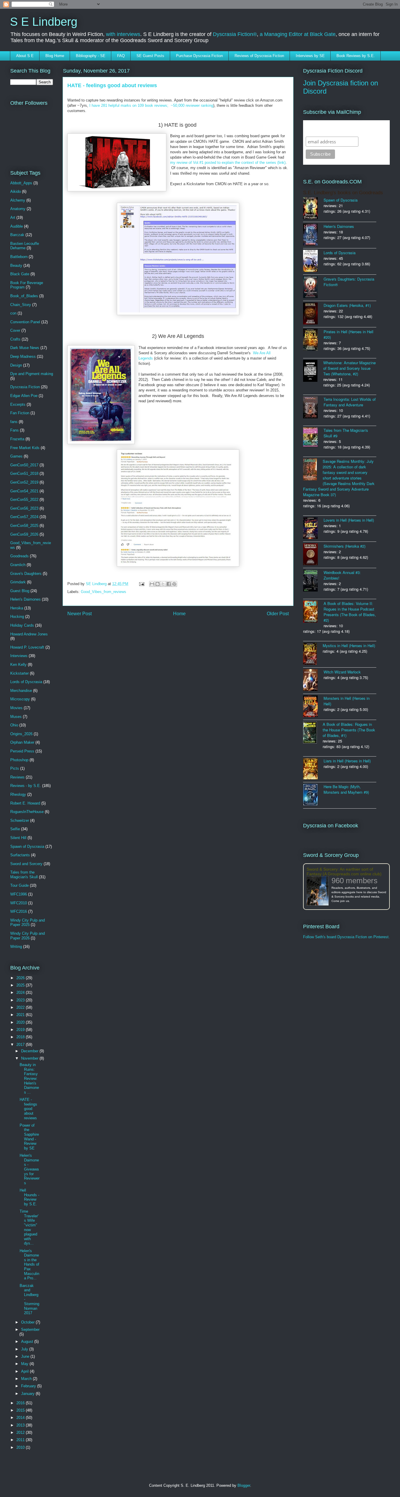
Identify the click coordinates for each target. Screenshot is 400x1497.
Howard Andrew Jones (29, 634)
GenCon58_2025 (24, 525)
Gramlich (17, 565)
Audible (16, 226)
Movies (16, 708)
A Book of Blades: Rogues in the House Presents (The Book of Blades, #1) (349, 729)
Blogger (243, 1485)
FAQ (121, 56)
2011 (21, 1440)
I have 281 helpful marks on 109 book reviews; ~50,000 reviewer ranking (151, 105)
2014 (21, 1417)
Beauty (16, 265)
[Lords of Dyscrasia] (313, 261)
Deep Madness (23, 356)
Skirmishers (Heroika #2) (344, 546)
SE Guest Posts (150, 56)
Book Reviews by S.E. (355, 56)
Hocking (17, 616)
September (30, 1329)
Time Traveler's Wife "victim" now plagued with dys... (29, 1227)
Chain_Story (20, 305)
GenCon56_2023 (24, 508)
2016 (21, 1403)
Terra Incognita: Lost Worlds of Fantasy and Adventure (350, 402)
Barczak (17, 235)
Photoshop (19, 760)
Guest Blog (19, 591)
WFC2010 (18, 903)
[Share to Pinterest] (174, 584)
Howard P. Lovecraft (27, 647)
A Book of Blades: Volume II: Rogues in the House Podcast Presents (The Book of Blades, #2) (350, 612)
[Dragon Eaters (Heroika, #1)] (313, 314)
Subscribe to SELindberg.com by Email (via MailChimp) (343, 128)
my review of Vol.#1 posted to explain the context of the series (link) (228, 162)
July (25, 1349)
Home (179, 613)
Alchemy (17, 200)
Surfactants (20, 855)
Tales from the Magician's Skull (24, 874)
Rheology (18, 794)
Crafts (15, 339)
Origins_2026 (21, 734)
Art (12, 217)
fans (14, 422)
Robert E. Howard (25, 803)
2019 (21, 1029)
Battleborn (19, 257)
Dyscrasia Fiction (25, 387)
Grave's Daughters (26, 573)
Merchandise (21, 690)
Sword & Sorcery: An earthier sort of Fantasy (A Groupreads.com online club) (344, 871)
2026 (21, 978)
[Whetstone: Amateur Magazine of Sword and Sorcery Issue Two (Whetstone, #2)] (313, 371)
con (13, 313)
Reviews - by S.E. (25, 785)
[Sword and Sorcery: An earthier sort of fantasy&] (319, 891)
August (27, 1341)
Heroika (16, 608)
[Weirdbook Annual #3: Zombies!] (313, 581)
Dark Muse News (24, 348)
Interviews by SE (310, 56)
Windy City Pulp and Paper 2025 (27, 922)
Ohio (14, 725)
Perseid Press (22, 751)
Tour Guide (19, 885)
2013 (21, 1425)
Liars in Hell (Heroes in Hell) (347, 761)
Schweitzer (19, 820)
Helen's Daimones (25, 599)
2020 (21, 1022)
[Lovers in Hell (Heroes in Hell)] (313, 528)
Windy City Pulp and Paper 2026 (27, 935)
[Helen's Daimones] (313, 235)
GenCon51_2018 (24, 473)
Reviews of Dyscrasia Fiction (259, 56)
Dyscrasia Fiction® (235, 34)
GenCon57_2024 (24, 517)
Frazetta (17, 439)
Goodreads (19, 556)
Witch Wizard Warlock (342, 672)
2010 (21, 1447)
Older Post (278, 613)
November (30, 1058)
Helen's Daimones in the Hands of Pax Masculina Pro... (29, 1265)
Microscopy (20, 699)
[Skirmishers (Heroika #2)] (313, 554)
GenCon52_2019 (24, 482)
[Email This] (152, 584)
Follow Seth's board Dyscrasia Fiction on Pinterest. (346, 937)
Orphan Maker (22, 742)
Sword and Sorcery (26, 864)
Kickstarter (19, 673)
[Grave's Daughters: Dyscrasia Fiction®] (313, 287)
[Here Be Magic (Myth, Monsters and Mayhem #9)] (313, 795)
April (25, 1371)
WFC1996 (18, 894)
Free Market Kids (25, 448)
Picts (14, 768)
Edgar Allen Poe (23, 395)
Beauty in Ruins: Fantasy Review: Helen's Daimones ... (29, 1078)
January (28, 1393)
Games (16, 456)
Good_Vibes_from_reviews (103, 591)
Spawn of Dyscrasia (27, 846)
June (25, 1356)
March (27, 1378)
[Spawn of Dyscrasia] (313, 208)
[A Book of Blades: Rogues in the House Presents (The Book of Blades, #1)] (313, 733)
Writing (16, 946)
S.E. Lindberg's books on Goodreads (343, 192)
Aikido (15, 191)
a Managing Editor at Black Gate (298, 34)
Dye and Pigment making (31, 374)
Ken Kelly (18, 664)
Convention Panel (25, 322)
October (28, 1322)
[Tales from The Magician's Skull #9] (313, 437)
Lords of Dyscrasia (26, 682)
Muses (16, 716)
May (25, 1364)
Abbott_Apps (21, 183)
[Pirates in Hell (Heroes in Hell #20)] (313, 340)
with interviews (123, 34)
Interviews (19, 656)
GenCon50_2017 (24, 465)
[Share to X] (163, 584)
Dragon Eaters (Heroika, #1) (347, 305)
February (29, 1386)
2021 (21, 1015)
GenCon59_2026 (24, 534)
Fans (14, 430)
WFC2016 (18, 911)
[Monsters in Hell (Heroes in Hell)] (313, 706)
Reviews (17, 777)
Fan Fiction (19, 413)
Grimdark (18, 582)
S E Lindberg (43, 21)
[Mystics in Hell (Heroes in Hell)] (313, 654)
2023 (21, 1000)
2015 (21, 1410)
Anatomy (17, 209)
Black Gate (19, 274)
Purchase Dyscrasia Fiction (199, 56)
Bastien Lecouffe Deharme (24, 245)
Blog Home (54, 56)
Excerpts (17, 404)
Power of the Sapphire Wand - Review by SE (29, 1136)
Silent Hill (18, 838)
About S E (25, 56)
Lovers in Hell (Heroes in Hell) (349, 520)
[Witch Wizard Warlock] (313, 680)
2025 (21, 985)
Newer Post (79, 613)
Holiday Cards (22, 625)
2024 (21, 992)
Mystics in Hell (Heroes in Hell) (349, 645)
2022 (21, 1007)
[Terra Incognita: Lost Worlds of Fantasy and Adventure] (313, 408)
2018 (21, 1037)
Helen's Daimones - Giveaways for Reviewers (30, 1169)
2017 (21, 1044)
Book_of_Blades (24, 296)
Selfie (15, 829)
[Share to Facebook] (169, 584)
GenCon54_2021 (24, 491)
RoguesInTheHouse (27, 811)
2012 (21, 1432)
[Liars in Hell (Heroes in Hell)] (313, 769)
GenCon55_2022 (24, 499)
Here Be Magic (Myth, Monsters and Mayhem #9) (346, 789)
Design (16, 365)
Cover (15, 330)
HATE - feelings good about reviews (28, 1108)
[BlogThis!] (157, 584)
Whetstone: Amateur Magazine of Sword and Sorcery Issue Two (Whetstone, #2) (349, 368)
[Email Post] (141, 584)
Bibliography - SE (90, 56)
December (30, 1051)
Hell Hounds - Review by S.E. (29, 1197)
